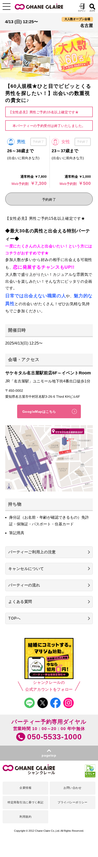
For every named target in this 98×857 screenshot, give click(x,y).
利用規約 (25, 816)
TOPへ (14, 618)
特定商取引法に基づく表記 (25, 802)
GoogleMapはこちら (39, 411)
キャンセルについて (26, 569)
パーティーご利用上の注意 (32, 552)
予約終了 (49, 199)
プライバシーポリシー (72, 802)
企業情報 (25, 787)
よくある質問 (20, 602)
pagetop (49, 755)
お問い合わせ (72, 787)
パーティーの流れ (24, 585)
